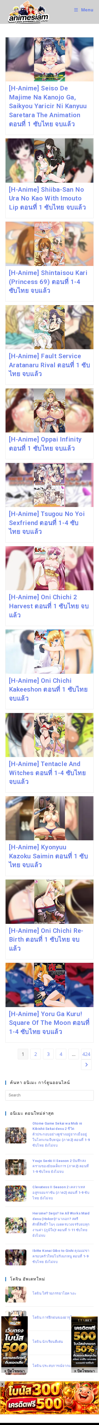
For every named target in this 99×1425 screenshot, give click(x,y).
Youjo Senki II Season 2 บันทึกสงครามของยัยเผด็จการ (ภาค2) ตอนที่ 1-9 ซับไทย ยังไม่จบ (60, 1166)
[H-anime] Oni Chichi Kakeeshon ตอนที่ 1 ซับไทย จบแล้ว (48, 689)
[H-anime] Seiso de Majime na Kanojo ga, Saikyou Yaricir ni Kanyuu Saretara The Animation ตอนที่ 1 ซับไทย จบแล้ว (48, 106)
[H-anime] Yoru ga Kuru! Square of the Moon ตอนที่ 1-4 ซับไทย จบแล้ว (49, 1022)
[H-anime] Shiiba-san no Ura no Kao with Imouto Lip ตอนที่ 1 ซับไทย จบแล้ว (47, 198)
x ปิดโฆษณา (84, 1370)
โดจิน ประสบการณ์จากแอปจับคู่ (57, 1366)
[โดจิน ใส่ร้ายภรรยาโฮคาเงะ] (15, 1294)
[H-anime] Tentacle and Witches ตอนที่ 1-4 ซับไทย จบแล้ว (47, 772)
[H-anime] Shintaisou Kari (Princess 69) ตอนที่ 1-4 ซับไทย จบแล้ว (48, 281)
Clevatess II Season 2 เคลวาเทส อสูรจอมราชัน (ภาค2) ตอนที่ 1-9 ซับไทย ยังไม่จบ (60, 1192)
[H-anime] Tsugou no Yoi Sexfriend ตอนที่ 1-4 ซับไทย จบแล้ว (47, 522)
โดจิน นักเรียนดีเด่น (47, 1342)
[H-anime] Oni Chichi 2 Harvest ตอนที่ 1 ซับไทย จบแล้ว (49, 606)
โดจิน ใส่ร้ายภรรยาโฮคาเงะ (54, 1293)
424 (86, 1054)
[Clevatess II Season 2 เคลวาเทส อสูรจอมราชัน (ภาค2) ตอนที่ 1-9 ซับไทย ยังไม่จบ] (15, 1193)
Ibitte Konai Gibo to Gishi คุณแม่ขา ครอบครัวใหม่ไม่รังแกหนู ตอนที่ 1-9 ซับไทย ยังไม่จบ (60, 1256)
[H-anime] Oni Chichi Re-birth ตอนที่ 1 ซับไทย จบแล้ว (46, 939)
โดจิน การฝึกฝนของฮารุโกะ (54, 1317)
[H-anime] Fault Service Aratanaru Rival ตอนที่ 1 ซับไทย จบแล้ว (49, 365)
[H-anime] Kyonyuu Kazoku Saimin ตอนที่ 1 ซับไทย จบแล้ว (48, 856)
